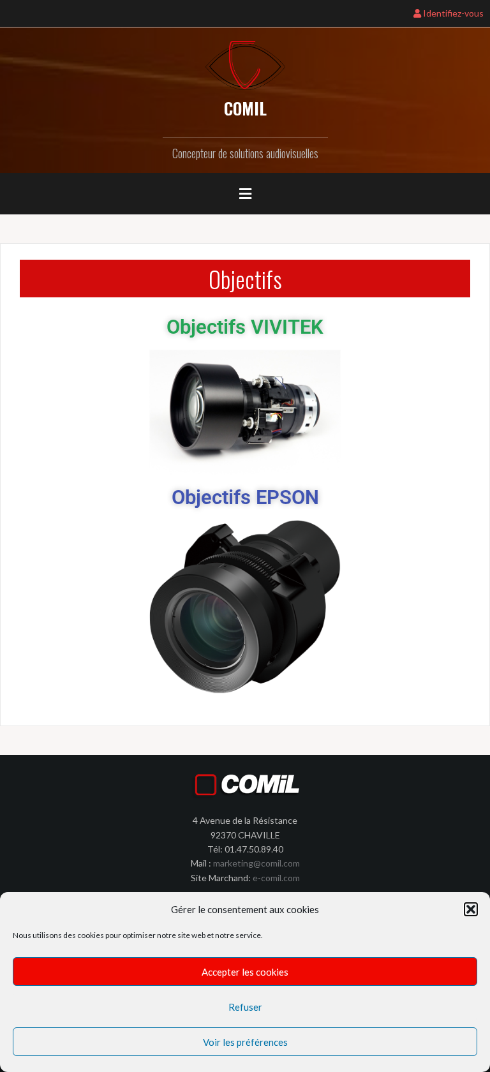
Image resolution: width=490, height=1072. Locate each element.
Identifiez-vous (452, 13)
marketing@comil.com (256, 863)
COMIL (245, 108)
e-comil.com (276, 877)
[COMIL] (245, 64)
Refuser (245, 1007)
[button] (470, 909)
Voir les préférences (245, 1042)
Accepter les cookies (245, 972)
